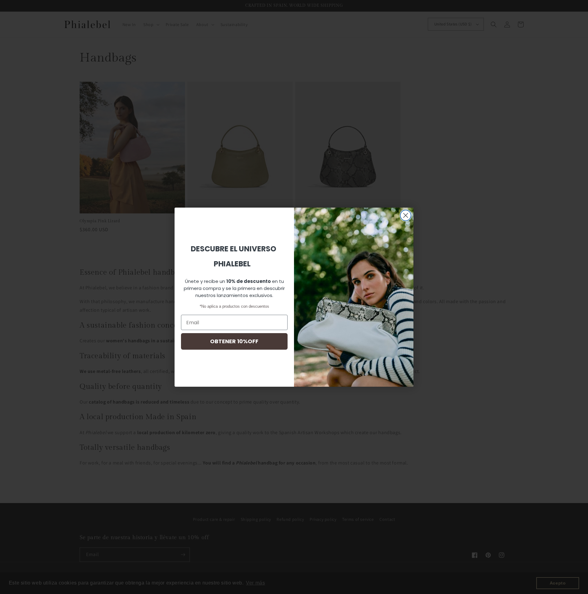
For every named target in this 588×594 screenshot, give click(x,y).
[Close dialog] (405, 215)
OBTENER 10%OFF (234, 341)
